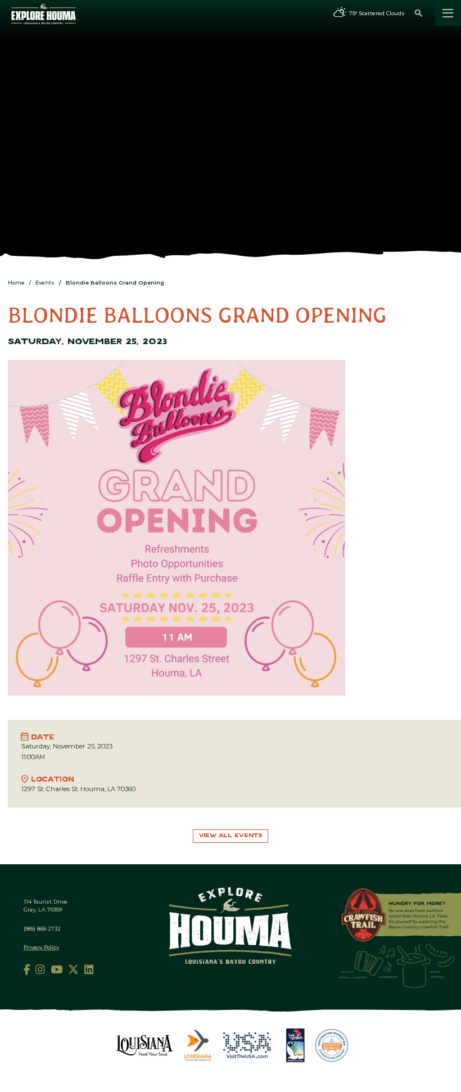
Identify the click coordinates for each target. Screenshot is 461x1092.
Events (45, 282)
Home (16, 282)
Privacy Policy (41, 947)
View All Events (231, 835)
